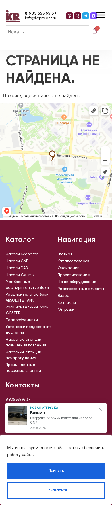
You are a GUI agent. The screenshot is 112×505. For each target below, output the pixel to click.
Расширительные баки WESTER (27, 310)
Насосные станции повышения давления (26, 342)
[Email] (69, 15)
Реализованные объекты (81, 289)
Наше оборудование (77, 282)
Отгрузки (66, 310)
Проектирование (74, 275)
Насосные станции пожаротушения (23, 355)
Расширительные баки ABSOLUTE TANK (27, 297)
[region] (56, 470)
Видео (63, 296)
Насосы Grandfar (22, 254)
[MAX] (93, 15)
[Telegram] (85, 15)
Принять (56, 471)
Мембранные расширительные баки (27, 285)
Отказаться (56, 490)
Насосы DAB (17, 268)
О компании (69, 268)
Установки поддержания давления (28, 330)
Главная (65, 254)
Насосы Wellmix (20, 275)
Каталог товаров (73, 261)
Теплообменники (22, 320)
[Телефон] (77, 15)
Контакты (67, 303)
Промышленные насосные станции (23, 368)
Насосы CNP (17, 261)
